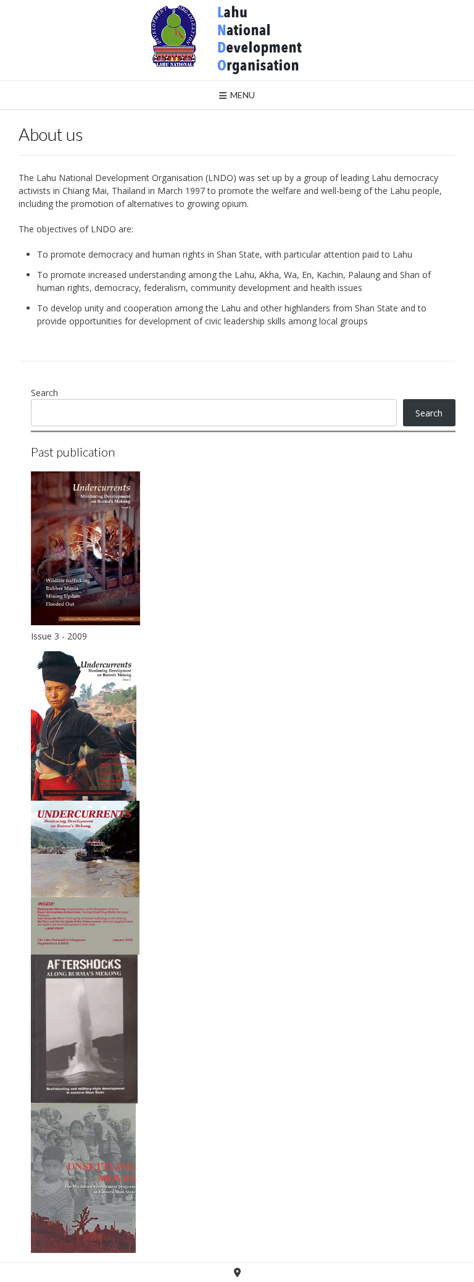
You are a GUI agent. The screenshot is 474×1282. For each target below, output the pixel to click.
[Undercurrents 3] (85, 548)
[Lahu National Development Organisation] (237, 40)
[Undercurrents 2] (83, 726)
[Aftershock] (84, 1029)
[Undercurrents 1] (85, 878)
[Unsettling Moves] (83, 1178)
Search (44, 393)
